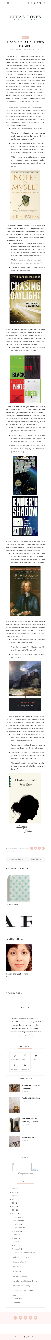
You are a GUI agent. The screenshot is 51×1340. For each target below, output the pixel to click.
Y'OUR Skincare (28, 1137)
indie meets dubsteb (21, 1257)
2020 (13, 1189)
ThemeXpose (31, 1337)
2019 (13, 1192)
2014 (13, 1206)
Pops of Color (18, 1295)
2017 (13, 1199)
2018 (13, 1196)
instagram (14, 1059)
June (15, 1238)
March (16, 1249)
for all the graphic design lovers (25, 1281)
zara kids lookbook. (14, 939)
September (18, 1227)
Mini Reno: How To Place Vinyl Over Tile (30, 1120)
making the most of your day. (17, 975)
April (15, 1245)
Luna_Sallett (17, 49)
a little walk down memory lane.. (25, 1290)
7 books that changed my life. (24, 1252)
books (25, 37)
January (17, 1302)
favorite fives (23, 848)
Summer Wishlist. (19, 1262)
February (17, 1298)
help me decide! (13, 904)
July (15, 1235)
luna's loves (10, 851)
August (16, 1231)
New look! (17, 1271)
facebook (14, 1069)
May (15, 1242)
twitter (36, 1059)
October (17, 1224)
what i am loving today (21, 1286)
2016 (13, 1203)
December (18, 1217)
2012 (13, 1213)
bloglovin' (25, 1069)
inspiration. (17, 1267)
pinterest (25, 1059)
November (18, 1220)
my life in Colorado (20, 1276)
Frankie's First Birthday (31, 1098)
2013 (13, 1210)
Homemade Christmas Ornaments (31, 1087)
